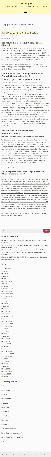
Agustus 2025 (6, 296)
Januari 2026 (6, 284)
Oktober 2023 (6, 351)
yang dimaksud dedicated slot (12, 215)
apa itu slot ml (6, 184)
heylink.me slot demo (18, 199)
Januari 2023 (6, 374)
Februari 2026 (6, 281)
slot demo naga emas (34, 209)
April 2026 (5, 276)
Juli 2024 (4, 329)
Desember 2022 (7, 376)
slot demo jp (22, 209)
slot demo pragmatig (30, 211)
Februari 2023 (6, 371)
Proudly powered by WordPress (13, 455)
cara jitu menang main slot (10, 188)
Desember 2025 (7, 286)
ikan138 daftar (6, 399)
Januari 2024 (6, 344)
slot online (5, 412)
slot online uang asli (8, 429)
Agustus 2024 (6, 326)
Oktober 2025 (6, 291)
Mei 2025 (4, 304)
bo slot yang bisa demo (21, 186)
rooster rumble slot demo (37, 204)
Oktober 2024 (6, 321)
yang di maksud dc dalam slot (38, 213)
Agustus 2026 (6, 269)
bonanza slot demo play (38, 186)
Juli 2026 (4, 271)
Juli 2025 (4, 299)
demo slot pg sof (36, 195)
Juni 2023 (5, 361)
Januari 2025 (6, 314)
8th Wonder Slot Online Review (19, 33)
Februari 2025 (6, 311)
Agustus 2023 (6, 356)
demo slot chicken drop (32, 193)
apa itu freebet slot (42, 181)
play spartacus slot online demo (17, 204)
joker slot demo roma (34, 199)
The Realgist (25, 4)
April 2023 (5, 366)
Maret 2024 (5, 339)
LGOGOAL (5, 407)
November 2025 (7, 289)
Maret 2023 (5, 369)
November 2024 (7, 319)
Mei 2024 (4, 334)
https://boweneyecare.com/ (11, 433)
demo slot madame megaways (19, 195)
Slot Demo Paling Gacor (16, 179)
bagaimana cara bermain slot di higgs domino (28, 184)
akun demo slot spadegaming (11, 181)
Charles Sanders (9, 38)
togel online (5, 390)
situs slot (4, 403)
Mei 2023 (4, 364)
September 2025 (7, 294)
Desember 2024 (7, 316)
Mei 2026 (4, 274)
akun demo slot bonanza (39, 179)
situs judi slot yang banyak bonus (28, 206)
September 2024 (7, 324)
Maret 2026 (5, 279)
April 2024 (5, 336)
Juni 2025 (5, 301)
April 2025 (5, 306)
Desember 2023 (7, 346)
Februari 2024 (6, 341)
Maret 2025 (5, 309)
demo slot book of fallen (15, 193)
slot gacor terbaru (7, 386)
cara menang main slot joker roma (19, 190)
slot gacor (5, 394)
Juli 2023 (4, 359)
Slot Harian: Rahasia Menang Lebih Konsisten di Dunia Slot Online (24, 250)
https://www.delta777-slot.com (12, 437)
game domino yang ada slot (23, 197)
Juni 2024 (5, 331)
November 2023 (7, 349)
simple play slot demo (8, 206)
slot (2, 442)
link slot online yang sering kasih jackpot (23, 202)
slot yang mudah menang (18, 213)
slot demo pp (18, 211)
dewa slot (4, 420)
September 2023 (7, 354)
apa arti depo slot (29, 181)
